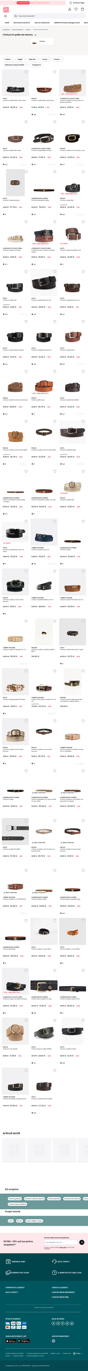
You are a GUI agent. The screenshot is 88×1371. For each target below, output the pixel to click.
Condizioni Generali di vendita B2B (37, 1353)
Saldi (7, 23)
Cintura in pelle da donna (40, 29)
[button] (82, 9)
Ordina (8, 59)
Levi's (11, 1221)
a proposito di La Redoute (15, 1287)
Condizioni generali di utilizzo (35, 1356)
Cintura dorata (54, 1199)
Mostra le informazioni (44, 1307)
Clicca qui (62, 1247)
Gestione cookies (18, 1356)
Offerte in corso (55, 1353)
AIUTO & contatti (12, 1292)
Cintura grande (15, 1199)
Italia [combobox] (78, 1353)
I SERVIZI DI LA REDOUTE (60, 1287)
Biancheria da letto (22, 23)
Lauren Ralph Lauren (34, 1221)
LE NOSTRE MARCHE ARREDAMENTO (63, 1292)
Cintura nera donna (72, 1199)
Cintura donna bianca (17, 1204)
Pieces (19, 1221)
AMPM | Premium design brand (67, 23)
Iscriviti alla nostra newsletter (56, 1238)
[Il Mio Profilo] (69, 9)
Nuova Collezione (42, 23)
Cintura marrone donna (34, 1199)
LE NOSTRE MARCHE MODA (60, 1297)
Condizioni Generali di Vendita (15, 1353)
